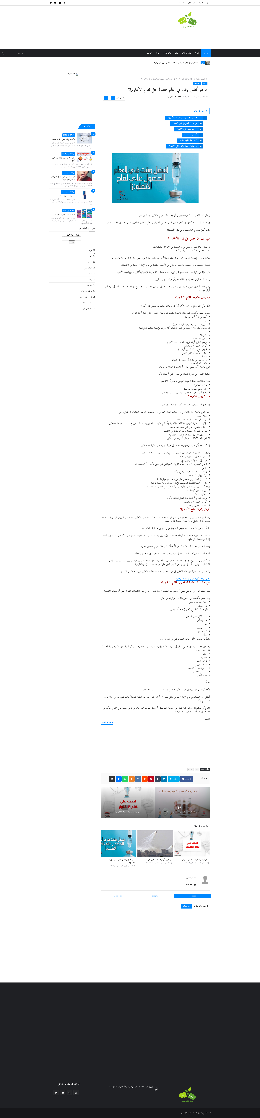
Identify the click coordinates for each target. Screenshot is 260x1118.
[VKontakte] (138, 779)
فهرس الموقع (191, 2)
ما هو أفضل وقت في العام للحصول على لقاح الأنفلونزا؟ (156, 79)
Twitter (175, 779)
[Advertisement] (98, 27)
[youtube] (55, 3)
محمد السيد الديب (191, 877)
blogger (192, 896)
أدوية (197, 53)
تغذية (176, 53)
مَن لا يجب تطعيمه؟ (190, 134)
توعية (157, 53)
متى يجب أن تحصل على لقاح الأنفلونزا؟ (185, 123)
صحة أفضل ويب (186, 1113)
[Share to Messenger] (119, 779)
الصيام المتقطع (88, 268)
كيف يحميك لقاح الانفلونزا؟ (188, 140)
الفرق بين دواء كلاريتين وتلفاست (65, 214)
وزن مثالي (168, 53)
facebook (188, 779)
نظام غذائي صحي (87, 308)
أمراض (206, 53)
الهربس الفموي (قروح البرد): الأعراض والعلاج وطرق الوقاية (63, 178)
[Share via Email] (112, 779)
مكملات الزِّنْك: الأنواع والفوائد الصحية (63, 139)
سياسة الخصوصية (180, 2)
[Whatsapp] (125, 779)
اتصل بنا (201, 2)
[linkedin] (164, 779)
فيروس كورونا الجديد (86, 297)
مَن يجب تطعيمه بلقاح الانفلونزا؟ (187, 129)
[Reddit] (145, 779)
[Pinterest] (151, 779)
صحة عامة (149, 53)
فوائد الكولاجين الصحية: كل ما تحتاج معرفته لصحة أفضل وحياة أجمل (178, 62)
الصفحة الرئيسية (200, 79)
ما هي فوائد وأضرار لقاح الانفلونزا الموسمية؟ (193, 579)
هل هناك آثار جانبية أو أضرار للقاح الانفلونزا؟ (183, 146)
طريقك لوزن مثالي (86, 291)
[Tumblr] (158, 779)
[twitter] (51, 3)
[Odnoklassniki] (132, 779)
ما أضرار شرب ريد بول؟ (68, 195)
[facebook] (60, 3)
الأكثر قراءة (87, 126)
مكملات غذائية (186, 53)
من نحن (209, 2)
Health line (107, 723)
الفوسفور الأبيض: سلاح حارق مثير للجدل (195, 860)
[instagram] (65, 3)
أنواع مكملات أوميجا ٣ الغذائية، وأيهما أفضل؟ (63, 159)
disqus (155, 896)
